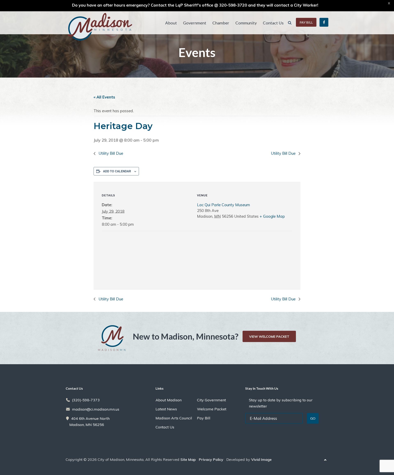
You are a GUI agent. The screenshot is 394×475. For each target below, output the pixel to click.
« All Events (104, 97)
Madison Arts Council (174, 418)
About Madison (169, 400)
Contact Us (165, 427)
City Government (211, 400)
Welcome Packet (211, 409)
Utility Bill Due (110, 153)
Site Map (188, 459)
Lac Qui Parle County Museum (223, 204)
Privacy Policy (211, 459)
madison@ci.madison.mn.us (95, 409)
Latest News (166, 409)
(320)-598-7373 (86, 400)
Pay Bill (203, 418)
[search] (290, 22)
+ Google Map (272, 216)
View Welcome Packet (269, 336)
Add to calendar (117, 171)
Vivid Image (261, 459)
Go (312, 418)
